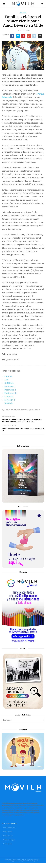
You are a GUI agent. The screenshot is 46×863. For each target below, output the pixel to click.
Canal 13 (8, 376)
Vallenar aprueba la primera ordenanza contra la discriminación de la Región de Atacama (22, 421)
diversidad (24, 410)
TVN (6, 380)
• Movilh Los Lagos (8, 840)
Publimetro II (10, 390)
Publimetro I (9, 386)
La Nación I (9, 396)
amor (8, 410)
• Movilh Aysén (7, 844)
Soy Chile (8, 403)
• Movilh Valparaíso (9, 828)
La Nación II (9, 400)
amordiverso (15, 410)
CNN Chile (9, 383)
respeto (37, 410)
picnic (31, 410)
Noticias (23, 12)
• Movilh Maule (7, 832)
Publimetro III (10, 393)
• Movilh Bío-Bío (7, 836)
